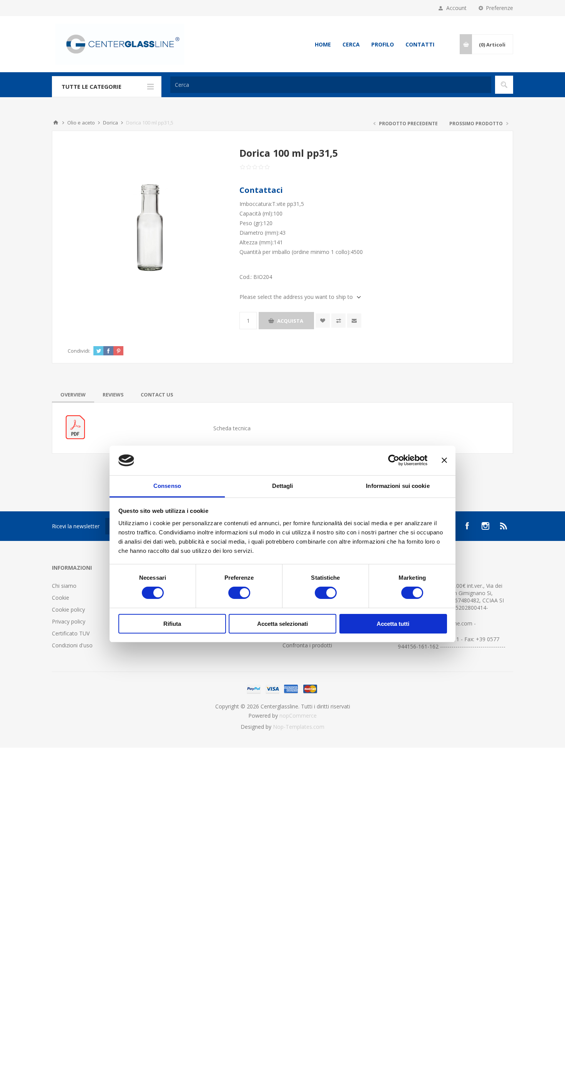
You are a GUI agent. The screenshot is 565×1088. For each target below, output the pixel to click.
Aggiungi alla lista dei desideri (323, 320)
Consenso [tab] (167, 486)
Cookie (60, 597)
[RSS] (504, 526)
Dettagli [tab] (282, 486)
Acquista (290, 320)
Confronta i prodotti (307, 645)
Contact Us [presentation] (157, 394)
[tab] (73, 394)
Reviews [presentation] (113, 394)
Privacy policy (68, 621)
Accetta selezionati (282, 623)
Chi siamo (64, 585)
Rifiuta (172, 623)
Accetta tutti (393, 623)
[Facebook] (467, 526)
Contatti (419, 44)
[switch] (239, 593)
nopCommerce (298, 715)
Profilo (382, 44)
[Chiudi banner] (444, 460)
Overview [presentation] (73, 394)
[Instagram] (485, 526)
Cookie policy (68, 609)
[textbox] (330, 84)
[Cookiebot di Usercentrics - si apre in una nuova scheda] (393, 460)
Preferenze (499, 8)
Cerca (351, 44)
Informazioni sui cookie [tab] (397, 486)
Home (323, 44)
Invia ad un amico (354, 320)
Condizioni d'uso (72, 645)
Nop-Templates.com (298, 726)
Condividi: (79, 350)
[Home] (56, 122)
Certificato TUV (71, 633)
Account (456, 8)
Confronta (338, 320)
